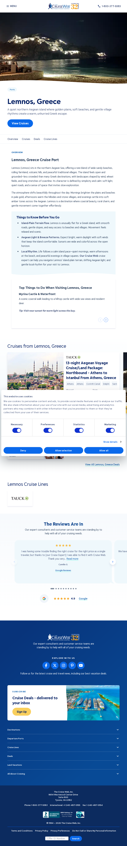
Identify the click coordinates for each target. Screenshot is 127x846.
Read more (72, 558)
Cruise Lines (50, 139)
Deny (23, 450)
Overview (12, 139)
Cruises (26, 139)
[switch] (48, 430)
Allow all (103, 450)
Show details (110, 441)
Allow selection (63, 450)
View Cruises (20, 123)
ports (12, 89)
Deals (37, 139)
